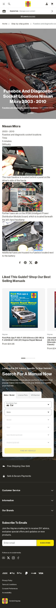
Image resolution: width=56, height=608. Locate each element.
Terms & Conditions (9, 584)
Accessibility (6, 593)
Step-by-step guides (20, 24)
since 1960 (28, 16)
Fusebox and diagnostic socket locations (20, 108)
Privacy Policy (7, 580)
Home (4, 24)
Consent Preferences (10, 589)
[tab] (9, 395)
